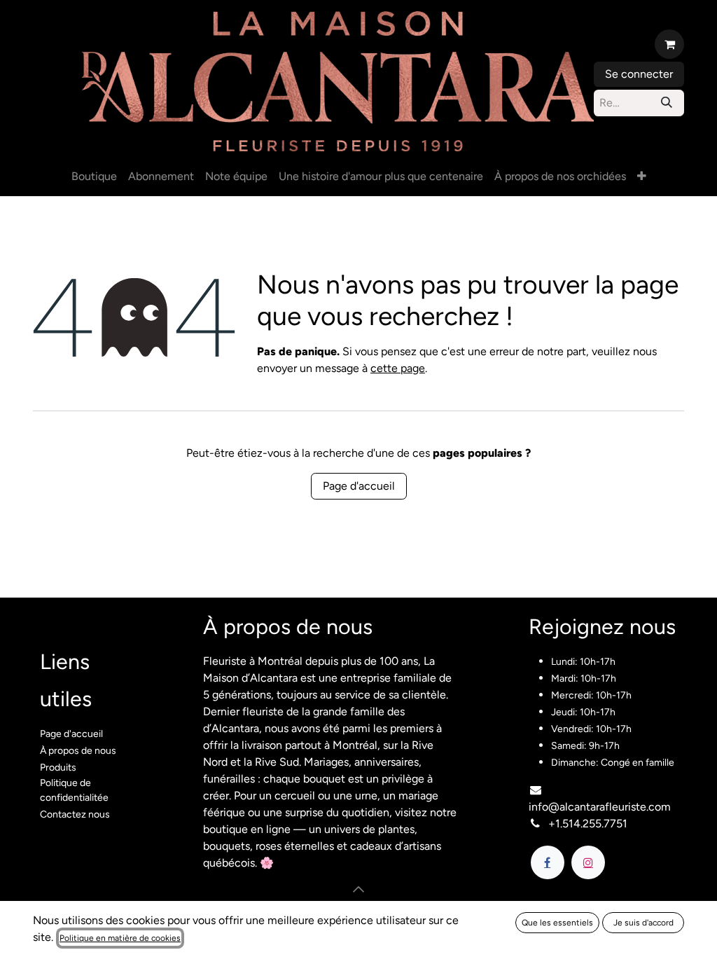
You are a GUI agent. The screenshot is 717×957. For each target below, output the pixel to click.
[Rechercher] (666, 103)
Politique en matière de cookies (120, 938)
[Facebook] (547, 862)
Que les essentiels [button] (557, 923)
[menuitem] (94, 177)
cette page (397, 368)
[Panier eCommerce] (669, 44)
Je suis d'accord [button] (643, 923)
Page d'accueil (359, 486)
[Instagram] (588, 862)
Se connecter (639, 74)
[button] (358, 889)
